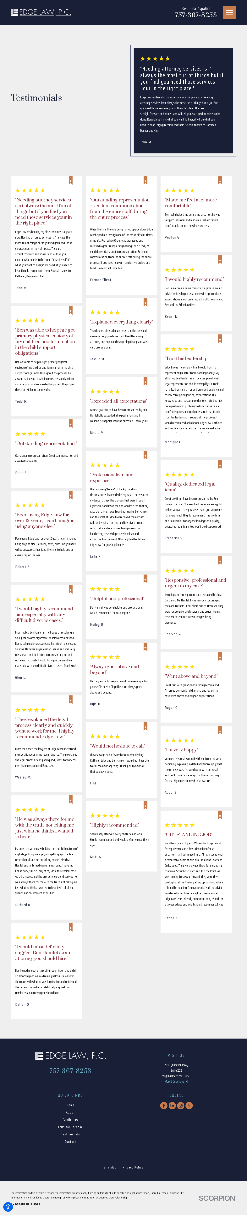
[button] (8, 1207)
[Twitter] (189, 1105)
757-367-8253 (196, 15)
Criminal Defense (70, 1126)
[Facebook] (163, 1105)
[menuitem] (71, 1105)
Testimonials (70, 1134)
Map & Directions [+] (176, 1081)
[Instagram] (180, 1105)
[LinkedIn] (172, 1105)
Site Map (110, 1167)
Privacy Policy (133, 1167)
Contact (70, 1141)
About (70, 1112)
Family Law (71, 1119)
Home (70, 1105)
